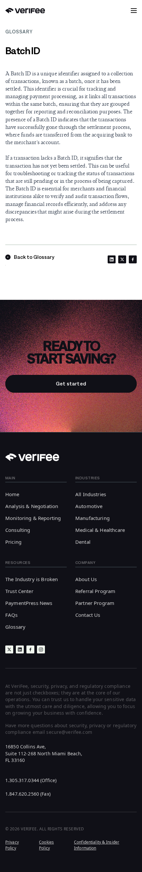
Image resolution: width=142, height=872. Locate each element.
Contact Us (87, 615)
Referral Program (95, 591)
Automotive (89, 506)
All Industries (90, 494)
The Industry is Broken (31, 579)
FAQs (11, 615)
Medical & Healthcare (100, 530)
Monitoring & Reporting (33, 518)
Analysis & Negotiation (31, 506)
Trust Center (19, 591)
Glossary (15, 626)
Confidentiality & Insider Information (96, 845)
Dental (82, 541)
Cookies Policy (46, 845)
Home (12, 494)
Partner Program (94, 603)
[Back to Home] (25, 11)
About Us (86, 579)
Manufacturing (92, 518)
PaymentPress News (29, 603)
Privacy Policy (12, 845)
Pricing (13, 541)
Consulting (17, 530)
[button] (134, 11)
